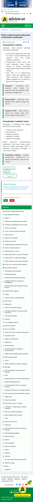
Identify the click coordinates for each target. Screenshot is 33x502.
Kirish (29, 26)
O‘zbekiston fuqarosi (9, 168)
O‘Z (5, 9)
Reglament (17, 479)
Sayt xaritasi (24, 477)
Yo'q (12, 200)
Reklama (24, 479)
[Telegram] (28, 42)
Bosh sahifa (4, 30)
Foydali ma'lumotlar (16, 30)
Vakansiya (10, 479)
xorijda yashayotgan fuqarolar (10, 175)
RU (8, 9)
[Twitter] (26, 42)
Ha (5, 200)
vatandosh (6, 171)
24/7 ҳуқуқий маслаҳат (5, 11)
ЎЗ (2, 9)
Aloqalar (3, 479)
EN (11, 9)
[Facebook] (24, 42)
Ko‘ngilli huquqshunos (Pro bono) (10, 477)
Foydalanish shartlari (7, 481)
